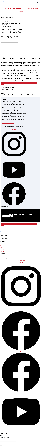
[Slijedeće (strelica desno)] (1, 445)
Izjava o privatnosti (5, 258)
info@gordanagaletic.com (6, 249)
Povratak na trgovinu (5, 437)
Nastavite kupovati (6, 440)
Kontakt (2, 253)
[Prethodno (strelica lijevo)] (0, 445)
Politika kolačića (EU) (5, 256)
